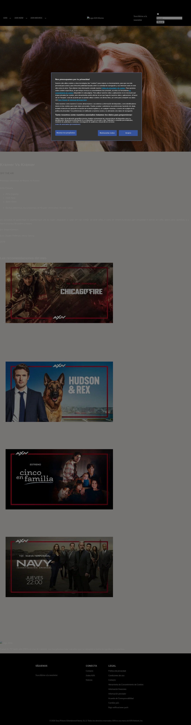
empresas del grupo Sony (78, 100)
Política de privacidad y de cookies (113, 88)
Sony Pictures (63, 100)
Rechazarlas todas (107, 133)
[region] (96, 106)
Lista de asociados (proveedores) (67, 124)
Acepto (128, 133)
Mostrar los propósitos (66, 133)
